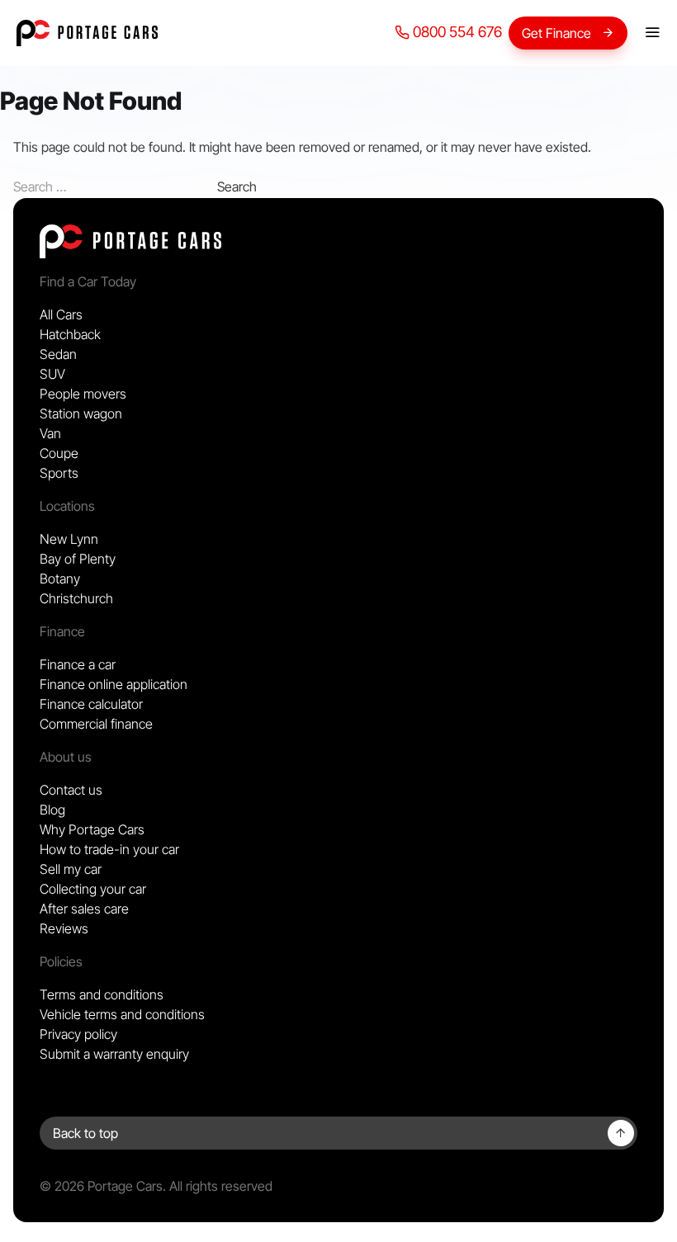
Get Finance (556, 33)
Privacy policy (78, 1034)
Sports (59, 473)
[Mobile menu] (652, 33)
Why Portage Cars (92, 829)
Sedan (58, 354)
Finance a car (78, 664)
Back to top (85, 1133)
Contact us (71, 790)
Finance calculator (91, 704)
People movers (83, 393)
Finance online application (113, 684)
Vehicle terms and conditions (122, 1014)
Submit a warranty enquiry (114, 1054)
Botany (60, 578)
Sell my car (71, 869)
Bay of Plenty (78, 558)
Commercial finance (96, 723)
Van (50, 433)
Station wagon (81, 413)
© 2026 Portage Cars (101, 1186)
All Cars (61, 314)
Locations (67, 506)
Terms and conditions (101, 994)
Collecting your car (93, 889)
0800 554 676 (456, 31)
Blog (52, 809)
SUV (52, 374)
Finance (62, 631)
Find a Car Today (88, 281)
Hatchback (70, 334)
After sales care (84, 908)
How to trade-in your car (109, 849)
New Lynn (69, 539)
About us (66, 757)
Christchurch (76, 598)
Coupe (59, 453)
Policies (61, 961)
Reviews (64, 928)
